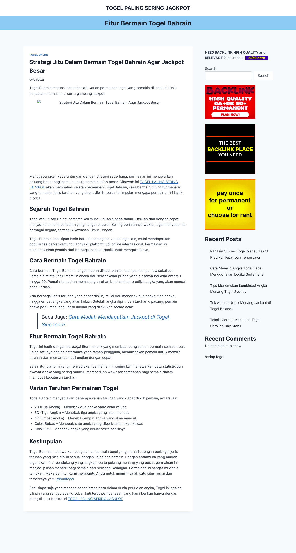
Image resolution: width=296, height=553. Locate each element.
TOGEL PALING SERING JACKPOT (95, 499)
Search (210, 69)
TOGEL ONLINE (38, 54)
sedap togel (214, 357)
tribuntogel (65, 479)
